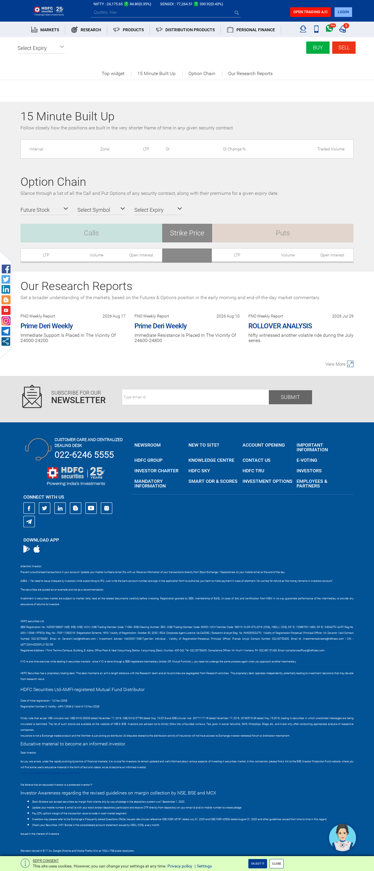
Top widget (113, 73)
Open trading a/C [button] (310, 12)
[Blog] (76, 508)
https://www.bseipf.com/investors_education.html (49, 773)
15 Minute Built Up (156, 73)
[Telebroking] (303, 29)
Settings (204, 866)
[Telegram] (29, 521)
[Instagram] (106, 508)
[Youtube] (91, 508)
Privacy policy (179, 866)
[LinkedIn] (60, 508)
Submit (290, 397)
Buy (318, 47)
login (343, 12)
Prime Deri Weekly (46, 326)
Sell (344, 47)
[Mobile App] (316, 29)
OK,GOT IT (257, 863)
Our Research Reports (250, 73)
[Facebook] (29, 508)
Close (276, 863)
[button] (41, 48)
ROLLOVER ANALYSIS (280, 326)
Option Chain (201, 73)
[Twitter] (45, 508)
